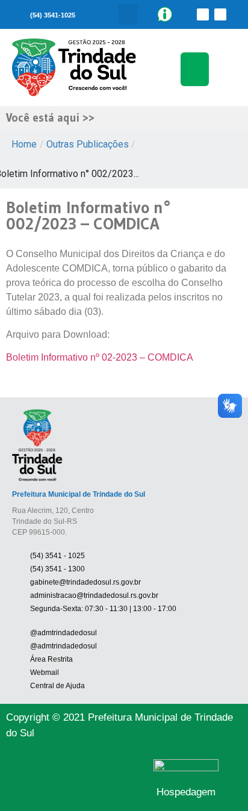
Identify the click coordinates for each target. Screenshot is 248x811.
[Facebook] (203, 14)
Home (24, 144)
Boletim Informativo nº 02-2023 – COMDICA (99, 357)
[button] (128, 14)
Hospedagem (186, 792)
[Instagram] (220, 14)
